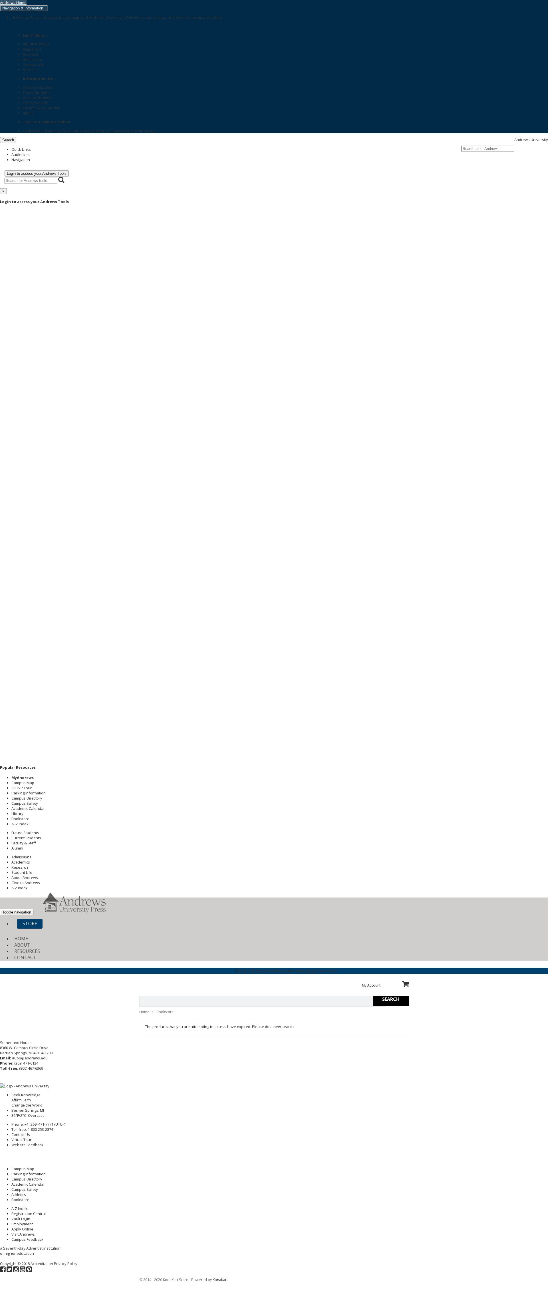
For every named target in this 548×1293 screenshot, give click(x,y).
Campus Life (33, 64)
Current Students (38, 97)
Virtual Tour (21, 1139)
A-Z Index (19, 887)
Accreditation (42, 1263)
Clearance (326, 971)
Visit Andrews (23, 1234)
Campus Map (22, 782)
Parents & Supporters (42, 108)
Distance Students (39, 87)
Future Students (37, 92)
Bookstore (20, 818)
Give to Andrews (25, 882)
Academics (32, 49)
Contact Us (20, 1134)
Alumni (29, 113)
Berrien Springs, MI (27, 1110)
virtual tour (147, 130)
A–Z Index (20, 823)
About (22, 945)
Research (31, 54)
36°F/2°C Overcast (28, 1115)
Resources (27, 951)
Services (30, 69)
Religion (244, 971)
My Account (371, 985)
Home (21, 938)
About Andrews (36, 44)
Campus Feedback (27, 1239)
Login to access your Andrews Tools (37, 173)
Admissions (33, 59)
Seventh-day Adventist (23, 1248)
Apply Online (22, 1229)
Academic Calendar (28, 808)
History (281, 971)
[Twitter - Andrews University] (9, 1270)
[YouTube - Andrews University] (22, 1270)
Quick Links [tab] (21, 149)
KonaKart (220, 1279)
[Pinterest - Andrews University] (29, 1270)
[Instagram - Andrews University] (16, 1270)
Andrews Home (13, 2)
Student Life (21, 872)
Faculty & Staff (35, 102)
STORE (30, 923)
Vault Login (20, 1218)
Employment (22, 1223)
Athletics (18, 1194)
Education (263, 971)
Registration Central (28, 1213)
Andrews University (531, 139)
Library (17, 813)
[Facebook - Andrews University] (3, 1270)
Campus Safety (24, 803)
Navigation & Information (23, 8)
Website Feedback (27, 1144)
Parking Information (28, 793)
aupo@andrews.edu (30, 1058)
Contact (25, 957)
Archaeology (302, 971)
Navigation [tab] (20, 159)
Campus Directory (26, 798)
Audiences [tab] (20, 154)
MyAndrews (22, 777)
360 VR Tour (21, 787)
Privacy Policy (65, 1263)
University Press (57, 130)
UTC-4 (60, 1124)
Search (8, 140)
